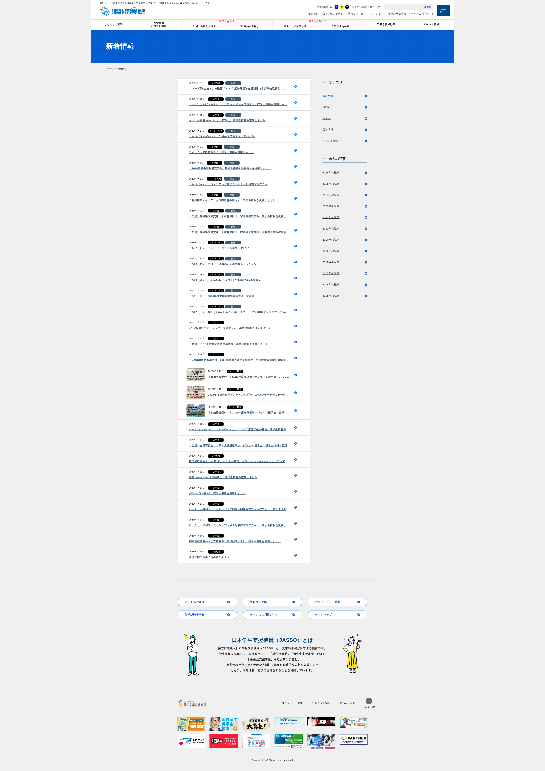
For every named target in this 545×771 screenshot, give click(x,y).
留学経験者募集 (397, 13)
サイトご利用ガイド (422, 13)
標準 (372, 7)
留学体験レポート (333, 13)
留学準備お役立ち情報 (158, 25)
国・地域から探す (205, 26)
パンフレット (375, 13)
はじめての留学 (113, 24)
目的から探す (251, 26)
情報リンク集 (355, 13)
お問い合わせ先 (346, 703)
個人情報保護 (322, 703)
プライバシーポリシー (295, 703)
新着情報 (313, 13)
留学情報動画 (387, 24)
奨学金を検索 (341, 26)
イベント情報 (431, 24)
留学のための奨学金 (295, 26)
